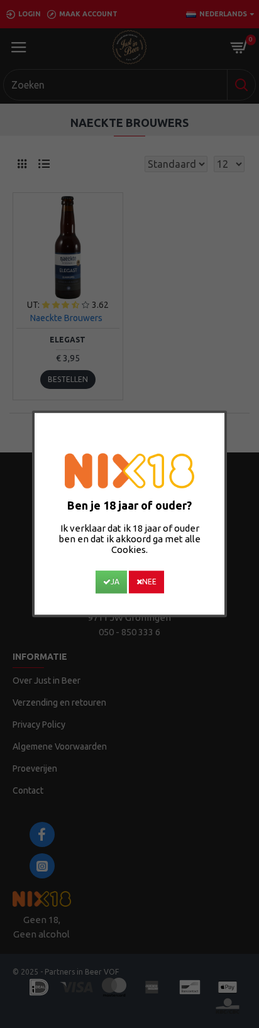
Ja (115, 582)
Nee (149, 582)
